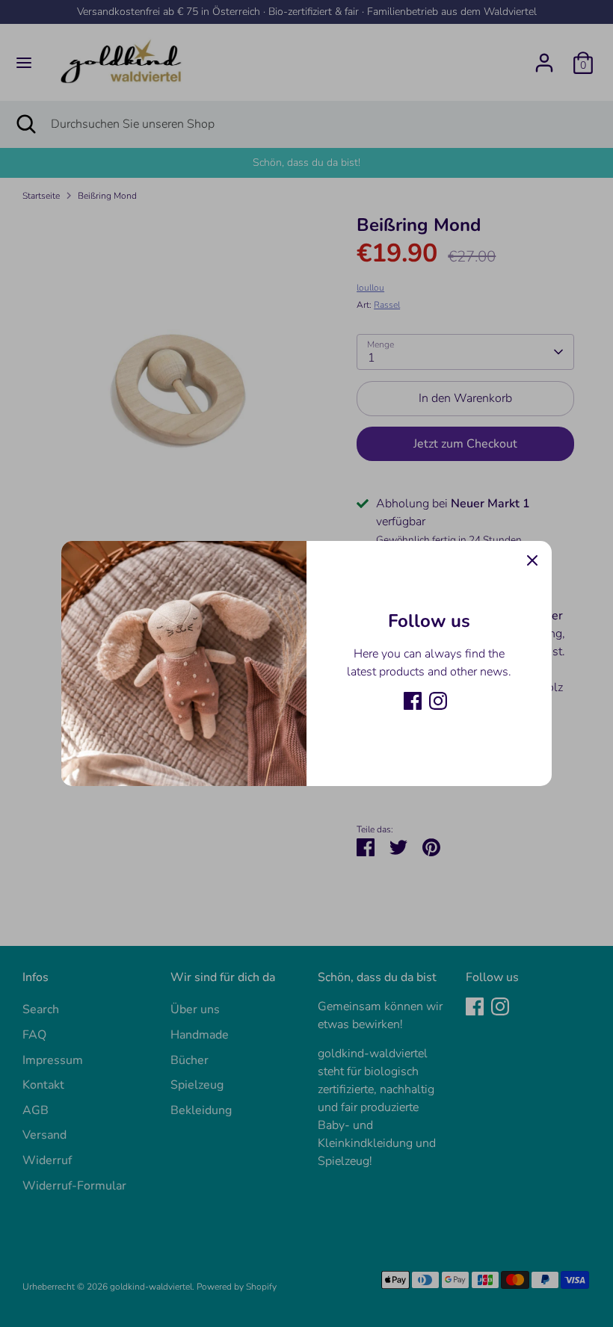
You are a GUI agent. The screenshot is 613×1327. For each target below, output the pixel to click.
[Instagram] (438, 701)
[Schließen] (532, 560)
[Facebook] (413, 701)
